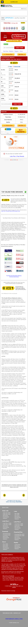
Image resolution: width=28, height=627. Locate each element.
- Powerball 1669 (6, 535)
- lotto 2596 (16, 513)
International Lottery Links (14, 619)
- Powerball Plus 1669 (19, 535)
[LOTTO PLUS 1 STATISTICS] (14, 143)
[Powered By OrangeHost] (14, 600)
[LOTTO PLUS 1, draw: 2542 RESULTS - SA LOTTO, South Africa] (10, 29)
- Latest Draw (17, 544)
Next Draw (5, 51)
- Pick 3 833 (5, 545)
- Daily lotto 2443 (6, 514)
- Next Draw (5, 515)
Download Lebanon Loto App (8, 590)
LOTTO (3, 356)
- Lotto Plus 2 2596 (18, 524)
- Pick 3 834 (5, 544)
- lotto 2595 (16, 514)
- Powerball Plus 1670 (19, 534)
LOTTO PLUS (5, 397)
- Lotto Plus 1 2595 (6, 524)
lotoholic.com (16, 613)
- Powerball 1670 (6, 533)
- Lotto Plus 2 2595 (18, 525)
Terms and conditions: (7, 554)
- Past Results (5, 516)
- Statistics (4, 518)
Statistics (11, 51)
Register (17, 51)
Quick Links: (5, 507)
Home (21, 51)
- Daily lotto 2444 (6, 512)
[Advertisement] (14, 176)
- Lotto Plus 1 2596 (6, 523)
